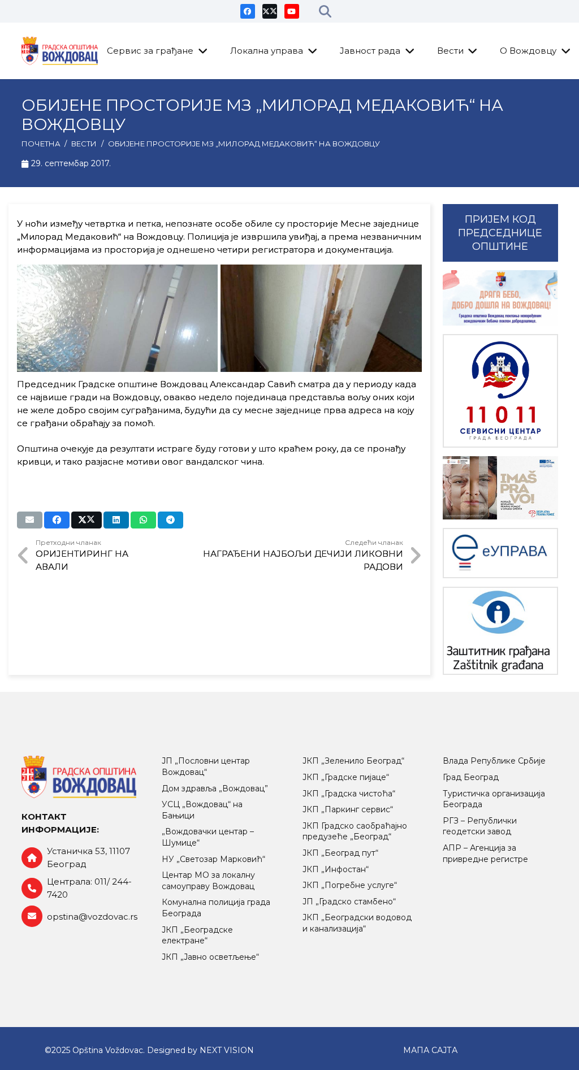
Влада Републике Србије (494, 761)
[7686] (500, 298)
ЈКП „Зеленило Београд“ (353, 761)
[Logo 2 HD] (500, 631)
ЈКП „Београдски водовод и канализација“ (357, 923)
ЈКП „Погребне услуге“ (350, 885)
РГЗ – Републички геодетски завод (480, 826)
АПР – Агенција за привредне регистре (485, 853)
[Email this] (29, 520)
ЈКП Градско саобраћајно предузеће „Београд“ (355, 831)
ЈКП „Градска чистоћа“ (349, 794)
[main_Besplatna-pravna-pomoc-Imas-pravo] (500, 487)
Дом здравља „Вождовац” (215, 788)
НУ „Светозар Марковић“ (213, 859)
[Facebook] (247, 11)
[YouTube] (291, 11)
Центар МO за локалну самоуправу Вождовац (208, 880)
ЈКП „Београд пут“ (340, 853)
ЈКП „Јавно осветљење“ (210, 957)
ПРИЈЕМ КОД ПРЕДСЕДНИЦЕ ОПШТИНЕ (500, 233)
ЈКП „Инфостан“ (336, 869)
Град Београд (471, 777)
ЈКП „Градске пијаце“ (346, 777)
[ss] (500, 391)
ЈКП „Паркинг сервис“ (348, 809)
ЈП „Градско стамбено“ (349, 901)
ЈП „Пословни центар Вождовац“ (206, 766)
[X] (269, 11)
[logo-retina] (59, 51)
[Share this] (57, 520)
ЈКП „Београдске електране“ (197, 935)
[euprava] (500, 553)
